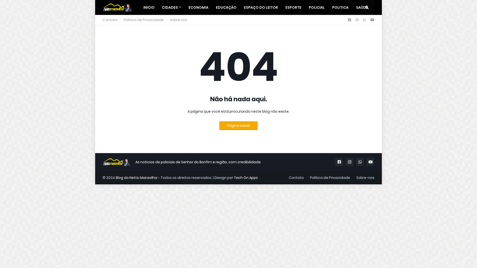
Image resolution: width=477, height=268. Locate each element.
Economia (198, 7)
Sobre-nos (365, 177)
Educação (226, 7)
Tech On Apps (246, 177)
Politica (340, 7)
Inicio (149, 7)
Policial (317, 7)
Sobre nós (178, 19)
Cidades (170, 7)
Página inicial (238, 125)
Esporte (293, 7)
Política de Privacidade (144, 19)
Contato (110, 19)
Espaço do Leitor (261, 7)
